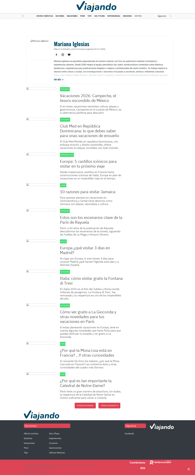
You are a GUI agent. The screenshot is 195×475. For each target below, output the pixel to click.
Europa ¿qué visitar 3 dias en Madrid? (85, 250)
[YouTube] (69, 54)
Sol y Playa (99, 16)
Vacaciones (72, 16)
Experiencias (113, 16)
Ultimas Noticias (57, 452)
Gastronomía (55, 447)
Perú (82, 16)
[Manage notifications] (189, 469)
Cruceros (127, 16)
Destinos (60, 16)
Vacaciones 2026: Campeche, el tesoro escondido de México (88, 98)
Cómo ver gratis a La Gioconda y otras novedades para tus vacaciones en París (88, 316)
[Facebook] (56, 54)
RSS (142, 468)
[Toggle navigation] (22, 16)
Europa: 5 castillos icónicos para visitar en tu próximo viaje (88, 164)
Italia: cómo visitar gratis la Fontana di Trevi (91, 281)
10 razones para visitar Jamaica (87, 191)
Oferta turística (44, 16)
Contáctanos (137, 462)
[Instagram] (62, 54)
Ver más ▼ (59, 80)
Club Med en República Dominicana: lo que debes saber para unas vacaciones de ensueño (89, 130)
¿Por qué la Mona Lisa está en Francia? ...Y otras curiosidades (87, 353)
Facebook (129, 433)
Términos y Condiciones (35, 472)
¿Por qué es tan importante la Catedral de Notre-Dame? (86, 383)
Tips (90, 16)
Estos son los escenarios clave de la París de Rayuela (91, 220)
